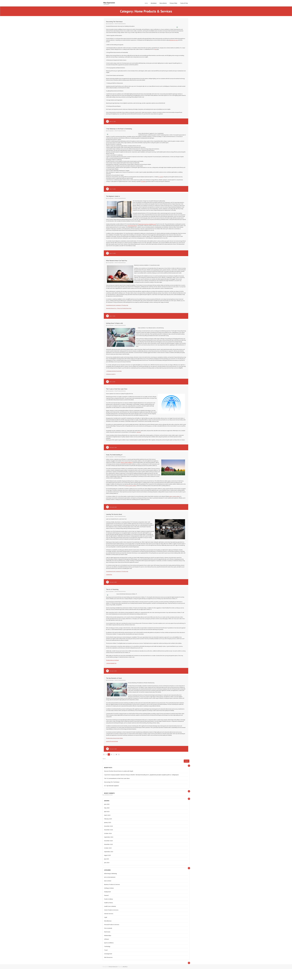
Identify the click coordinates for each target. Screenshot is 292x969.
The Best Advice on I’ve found (112, 660)
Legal (105, 917)
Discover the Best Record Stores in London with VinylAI (118, 771)
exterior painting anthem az (127, 462)
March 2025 (107, 815)
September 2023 (108, 851)
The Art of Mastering (112, 589)
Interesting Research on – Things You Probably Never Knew (118, 308)
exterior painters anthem (130, 485)
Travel (106, 950)
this (155, 49)
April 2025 (106, 811)
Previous (104, 754)
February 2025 (108, 819)
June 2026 (106, 804)
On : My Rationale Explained (111, 785)
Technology (107, 946)
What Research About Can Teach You (116, 260)
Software (106, 939)
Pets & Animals (108, 928)
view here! (139, 432)
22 (116, 754)
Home (146, 3)
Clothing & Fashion (109, 888)
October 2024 (108, 833)
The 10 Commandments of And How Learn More (117, 778)
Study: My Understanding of (114, 455)
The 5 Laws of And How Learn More (116, 389)
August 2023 (107, 855)
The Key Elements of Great (114, 678)
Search (104, 758)
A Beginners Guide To (110, 374)
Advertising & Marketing (110, 873)
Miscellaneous (107, 921)
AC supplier (160, 176)
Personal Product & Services (111, 924)
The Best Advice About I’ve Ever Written (114, 738)
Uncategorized (108, 953)
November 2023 (108, 844)
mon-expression (110, 23)
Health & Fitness (108, 902)
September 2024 (108, 837)
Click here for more (174, 40)
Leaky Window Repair (132, 225)
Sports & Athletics (109, 942)
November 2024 (108, 829)
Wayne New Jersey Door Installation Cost (147, 224)
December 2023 (108, 840)
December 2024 (108, 826)
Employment (107, 891)
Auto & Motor (107, 881)
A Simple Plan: (109, 574)
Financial (106, 895)
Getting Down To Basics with (114, 323)
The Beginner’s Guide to (113, 196)
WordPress (125, 966)
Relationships (107, 935)
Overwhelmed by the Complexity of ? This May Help (117, 305)
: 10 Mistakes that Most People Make (114, 371)
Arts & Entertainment (109, 877)
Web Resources (108, 957)
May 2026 (106, 808)
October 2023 (108, 848)
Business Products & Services (112, 884)
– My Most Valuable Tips (111, 663)
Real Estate (107, 932)
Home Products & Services (120, 23)
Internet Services (108, 913)
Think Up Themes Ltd (113, 966)
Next (119, 754)
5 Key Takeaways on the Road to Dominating (119, 129)
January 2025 (107, 822)
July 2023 (106, 859)
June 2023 (106, 862)
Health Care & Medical (110, 906)
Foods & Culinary (108, 899)
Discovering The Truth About (114, 21)
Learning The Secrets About (114, 514)
